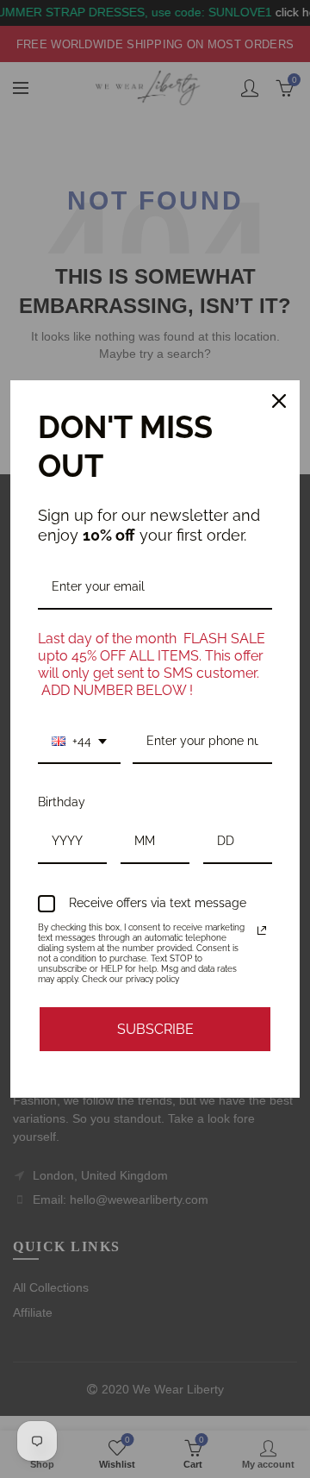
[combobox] (79, 742)
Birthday (61, 802)
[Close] (279, 401)
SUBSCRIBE (155, 1029)
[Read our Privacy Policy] (261, 930)
